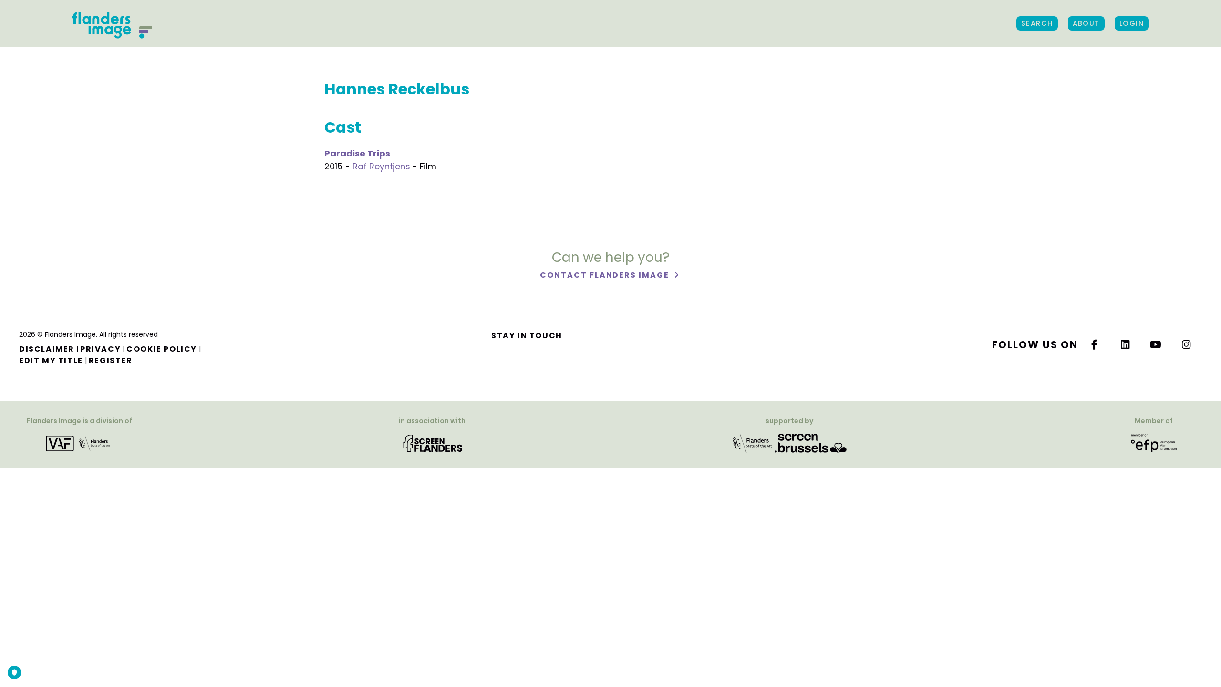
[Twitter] (1125, 345)
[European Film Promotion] (1153, 442)
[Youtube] (1156, 345)
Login (1131, 23)
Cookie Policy (161, 349)
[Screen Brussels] (811, 442)
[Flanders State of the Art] (753, 442)
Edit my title (51, 360)
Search (1037, 23)
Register (111, 360)
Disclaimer (46, 349)
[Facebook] (1094, 345)
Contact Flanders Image (605, 275)
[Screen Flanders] (432, 442)
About (1086, 23)
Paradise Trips (357, 153)
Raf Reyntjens (381, 166)
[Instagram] (1186, 345)
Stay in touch (526, 335)
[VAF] (79, 442)
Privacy (100, 349)
